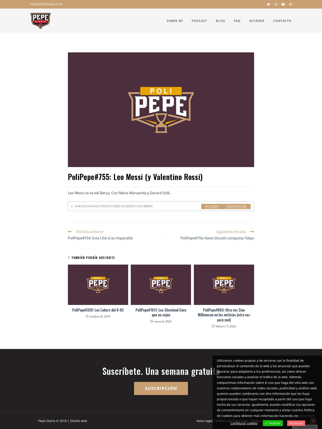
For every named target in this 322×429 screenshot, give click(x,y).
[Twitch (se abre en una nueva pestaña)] (289, 4)
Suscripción (237, 206)
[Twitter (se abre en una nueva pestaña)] (268, 4)
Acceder (212, 206)
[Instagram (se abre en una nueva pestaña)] (275, 4)
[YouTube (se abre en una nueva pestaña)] (283, 4)
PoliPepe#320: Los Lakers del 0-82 (98, 310)
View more (307, 416)
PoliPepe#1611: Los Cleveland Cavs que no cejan (161, 312)
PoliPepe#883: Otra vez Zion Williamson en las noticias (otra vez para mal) (224, 315)
